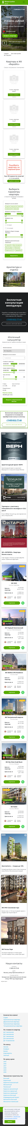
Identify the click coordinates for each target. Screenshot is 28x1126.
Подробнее (12, 603)
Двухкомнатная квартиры (11, 1022)
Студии (5, 1017)
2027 (4, 1066)
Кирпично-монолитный (10, 1082)
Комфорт (6, 1049)
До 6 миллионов (8, 1034)
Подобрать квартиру (14, 181)
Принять (10, 1121)
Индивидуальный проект (11, 1097)
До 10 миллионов (8, 1040)
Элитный (6, 1055)
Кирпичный (7, 1080)
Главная (6, 53)
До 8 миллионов (8, 1038)
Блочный (6, 1078)
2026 (4, 1063)
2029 (4, 1070)
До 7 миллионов (8, 1036)
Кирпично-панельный (10, 1093)
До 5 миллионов (8, 1032)
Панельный (7, 1087)
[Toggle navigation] (24, 2)
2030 (4, 1072)
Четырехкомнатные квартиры (12, 1026)
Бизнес (5, 1051)
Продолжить (14, 255)
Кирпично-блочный (9, 1095)
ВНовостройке (8, 2)
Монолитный (7, 1084)
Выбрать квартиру (10, 36)
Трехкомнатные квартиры (11, 1024)
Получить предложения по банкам (14, 400)
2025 (4, 1061)
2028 (4, 1068)
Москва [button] (6, 3)
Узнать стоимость (14, 94)
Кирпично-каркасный (10, 1091)
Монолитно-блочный (10, 1099)
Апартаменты (7, 1053)
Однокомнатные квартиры (11, 1019)
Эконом (5, 1047)
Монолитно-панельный (10, 1101)
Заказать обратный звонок (14, 323)
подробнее (14, 96)
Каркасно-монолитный (10, 1089)
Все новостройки (16, 53)
